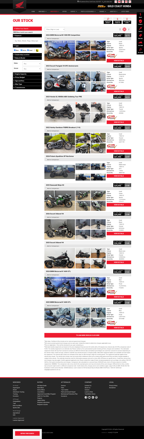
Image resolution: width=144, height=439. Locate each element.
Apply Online (41, 400)
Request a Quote (42, 404)
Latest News (125, 11)
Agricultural (16, 413)
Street (15, 390)
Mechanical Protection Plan (69, 394)
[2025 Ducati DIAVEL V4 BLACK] (75, 229)
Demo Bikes (41, 390)
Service (73, 11)
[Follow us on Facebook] (116, 1)
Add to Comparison (53, 38)
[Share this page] (129, 1)
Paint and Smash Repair (68, 392)
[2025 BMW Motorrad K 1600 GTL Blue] (75, 318)
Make (16, 63)
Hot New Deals (41, 385)
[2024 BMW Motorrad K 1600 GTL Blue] (75, 287)
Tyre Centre (64, 390)
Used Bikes (40, 392)
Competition (16, 401)
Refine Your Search (21, 29)
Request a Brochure (43, 402)
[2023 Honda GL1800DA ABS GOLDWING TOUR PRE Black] (75, 112)
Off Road (15, 399)
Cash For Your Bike (43, 396)
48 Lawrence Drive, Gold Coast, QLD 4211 (90, 1)
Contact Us (88, 385)
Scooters (16, 396)
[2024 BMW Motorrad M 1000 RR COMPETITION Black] (75, 51)
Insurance (64, 396)
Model (16, 68)
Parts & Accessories (87, 11)
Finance (101, 11)
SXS (14, 415)
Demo (24, 50)
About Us (113, 11)
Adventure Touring (18, 392)
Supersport (16, 388)
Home (33, 11)
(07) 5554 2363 (108, 2)
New (17, 50)
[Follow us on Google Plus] (123, 1)
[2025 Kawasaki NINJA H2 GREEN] (75, 200)
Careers (87, 390)
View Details (119, 61)
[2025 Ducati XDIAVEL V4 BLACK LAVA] (75, 258)
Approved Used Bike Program (46, 394)
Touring (15, 394)
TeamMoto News (90, 394)
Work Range (16, 411)
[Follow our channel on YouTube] (120, 1)
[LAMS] (37, 50)
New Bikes (42, 11)
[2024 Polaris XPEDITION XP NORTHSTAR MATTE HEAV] (75, 172)
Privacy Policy (113, 385)
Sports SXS (16, 408)
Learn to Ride (89, 392)
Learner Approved (18, 418)
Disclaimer (112, 388)
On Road (15, 385)
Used (30, 50)
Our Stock (53, 11)
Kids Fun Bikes (17, 405)
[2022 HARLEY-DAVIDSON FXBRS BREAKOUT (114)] (75, 143)
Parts (62, 388)
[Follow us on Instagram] (127, 1)
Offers (64, 11)
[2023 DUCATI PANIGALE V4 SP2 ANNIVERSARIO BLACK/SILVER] (75, 81)
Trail (14, 403)
